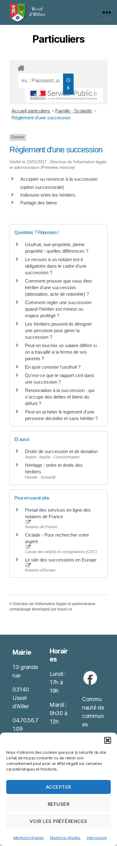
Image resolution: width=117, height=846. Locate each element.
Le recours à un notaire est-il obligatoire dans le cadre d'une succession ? (55, 266)
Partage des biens (38, 202)
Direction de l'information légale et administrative (54, 604)
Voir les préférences (58, 821)
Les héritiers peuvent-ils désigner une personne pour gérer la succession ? (58, 330)
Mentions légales (28, 837)
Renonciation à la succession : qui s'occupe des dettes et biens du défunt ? (59, 397)
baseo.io (64, 609)
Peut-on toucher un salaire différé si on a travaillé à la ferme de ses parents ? (61, 352)
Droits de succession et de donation (61, 451)
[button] (108, 740)
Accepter (58, 787)
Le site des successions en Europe (60, 559)
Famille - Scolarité (74, 110)
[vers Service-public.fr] (64, 95)
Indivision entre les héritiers (48, 195)
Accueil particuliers (31, 110)
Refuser (59, 804)
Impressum (97, 837)
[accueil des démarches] (58, 67)
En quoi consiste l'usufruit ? (52, 367)
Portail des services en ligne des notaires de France (58, 513)
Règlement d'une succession (41, 117)
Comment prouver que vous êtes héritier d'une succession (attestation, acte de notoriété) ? (58, 287)
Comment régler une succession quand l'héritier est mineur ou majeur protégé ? (58, 309)
